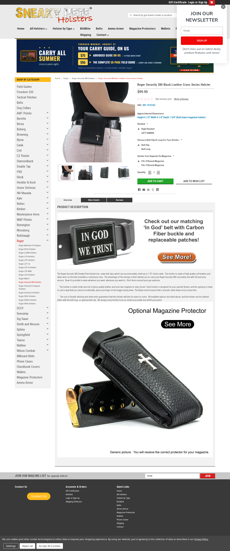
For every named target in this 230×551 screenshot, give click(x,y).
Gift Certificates (72, 491)
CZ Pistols (23, 156)
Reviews (119, 200)
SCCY (20, 308)
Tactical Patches (27, 97)
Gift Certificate (178, 2)
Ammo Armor (116, 28)
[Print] (148, 189)
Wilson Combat (26, 351)
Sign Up (202, 2)
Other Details (94, 200)
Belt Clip (145, 145)
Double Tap (24, 166)
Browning (22, 134)
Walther (21, 345)
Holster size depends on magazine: (155, 156)
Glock (20, 177)
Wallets (165, 28)
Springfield (23, 335)
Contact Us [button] (39, 496)
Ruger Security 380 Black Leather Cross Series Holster (120, 78)
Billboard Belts (25, 356)
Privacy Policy (201, 539)
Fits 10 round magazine (152, 161)
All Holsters (37, 28)
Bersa (20, 124)
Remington (23, 225)
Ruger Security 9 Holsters (29, 292)
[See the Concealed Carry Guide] (115, 56)
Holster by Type (63, 28)
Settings (11, 546)
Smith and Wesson (28, 324)
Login (191, 2)
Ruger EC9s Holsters (27, 249)
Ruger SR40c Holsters (27, 300)
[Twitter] (153, 189)
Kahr (19, 198)
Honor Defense (26, 188)
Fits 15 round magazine (152, 165)
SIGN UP (202, 40)
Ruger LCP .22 (24, 264)
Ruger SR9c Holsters (27, 303)
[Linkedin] (157, 189)
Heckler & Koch (26, 182)
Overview (68, 200)
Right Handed (147, 129)
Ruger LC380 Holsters (27, 253)
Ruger (20, 241)
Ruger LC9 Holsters (27, 256)
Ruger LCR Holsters (27, 275)
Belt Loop (145, 149)
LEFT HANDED (147, 133)
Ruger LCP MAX (25, 271)
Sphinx (21, 329)
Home (20, 28)
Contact (102, 35)
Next (132, 122)
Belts (99, 28)
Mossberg (23, 230)
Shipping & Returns (74, 502)
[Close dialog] (223, 6)
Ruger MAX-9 (24, 278)
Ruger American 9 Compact (30, 245)
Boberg (21, 129)
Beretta (21, 118)
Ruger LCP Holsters (27, 260)
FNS (19, 172)
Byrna (20, 140)
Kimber (21, 209)
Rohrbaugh (23, 235)
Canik (20, 145)
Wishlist (69, 494)
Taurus (21, 340)
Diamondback (25, 161)
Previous (58, 122)
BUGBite (85, 28)
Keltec (21, 204)
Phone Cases (25, 361)
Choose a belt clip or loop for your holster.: (159, 140)
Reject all (27, 546)
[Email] (144, 189)
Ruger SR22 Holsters (27, 296)
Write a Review (181, 99)
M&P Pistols (24, 220)
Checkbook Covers (28, 367)
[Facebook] (139, 189)
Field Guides (24, 87)
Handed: (142, 124)
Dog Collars (24, 108)
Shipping (85, 35)
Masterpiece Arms (28, 214)
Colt (19, 150)
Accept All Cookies (49, 546)
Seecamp (22, 313)
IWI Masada (24, 193)
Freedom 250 (25, 92)
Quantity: (141, 172)
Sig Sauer (22, 319)
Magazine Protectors (142, 28)
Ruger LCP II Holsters (27, 267)
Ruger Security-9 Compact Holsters (29, 287)
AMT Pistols (24, 113)
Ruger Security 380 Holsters (30, 282)
